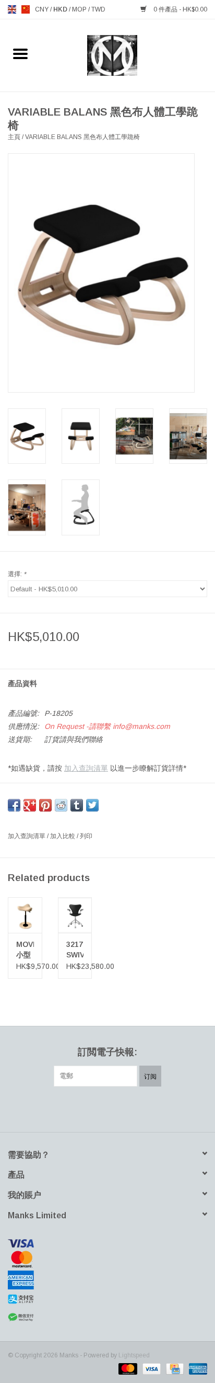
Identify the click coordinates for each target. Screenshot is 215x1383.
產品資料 (22, 683)
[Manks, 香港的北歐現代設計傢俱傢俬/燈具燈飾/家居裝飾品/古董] (128, 55)
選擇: (17, 574)
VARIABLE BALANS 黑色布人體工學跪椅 (82, 137)
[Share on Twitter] (92, 805)
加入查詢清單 (86, 768)
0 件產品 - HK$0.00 (179, 9)
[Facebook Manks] (70, 1108)
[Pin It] (45, 805)
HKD (61, 9)
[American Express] (107, 1280)
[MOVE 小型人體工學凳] (25, 915)
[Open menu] (20, 53)
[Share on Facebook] (14, 805)
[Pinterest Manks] (107, 1108)
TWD (98, 9)
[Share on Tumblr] (76, 805)
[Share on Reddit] (61, 805)
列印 (86, 836)
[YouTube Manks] (126, 1108)
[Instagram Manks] (145, 1108)
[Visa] (107, 1243)
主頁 (14, 137)
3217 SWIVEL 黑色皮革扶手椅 (75, 950)
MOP (80, 9)
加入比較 (63, 836)
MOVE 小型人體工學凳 (25, 950)
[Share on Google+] (29, 805)
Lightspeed (134, 1355)
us (25, 9)
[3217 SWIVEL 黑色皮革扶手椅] (75, 915)
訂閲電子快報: (107, 1052)
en (12, 9)
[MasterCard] (107, 1259)
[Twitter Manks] (88, 1108)
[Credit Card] (173, 1368)
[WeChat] (107, 1317)
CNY (42, 9)
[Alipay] (107, 1299)
